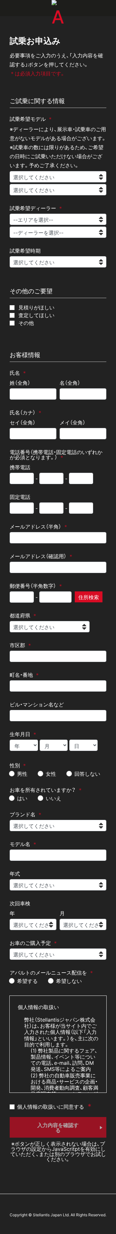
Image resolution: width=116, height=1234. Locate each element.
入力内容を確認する (58, 1127)
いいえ (53, 798)
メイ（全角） (72, 422)
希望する (27, 980)
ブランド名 (22, 814)
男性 (22, 773)
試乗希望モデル (28, 118)
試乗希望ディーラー (33, 208)
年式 (15, 873)
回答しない (87, 773)
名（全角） (70, 382)
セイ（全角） (22, 422)
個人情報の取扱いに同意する (50, 1106)
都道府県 (20, 615)
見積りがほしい (35, 307)
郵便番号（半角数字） (33, 585)
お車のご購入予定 (30, 943)
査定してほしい (35, 314)
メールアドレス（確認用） (38, 556)
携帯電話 (20, 467)
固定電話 (20, 496)
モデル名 (20, 844)
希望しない (69, 980)
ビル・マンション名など (37, 704)
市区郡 (17, 645)
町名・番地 (21, 674)
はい (22, 798)
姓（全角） (20, 382)
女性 (51, 773)
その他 (25, 322)
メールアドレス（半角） (35, 526)
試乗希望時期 (25, 250)
